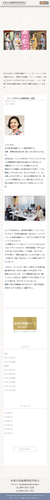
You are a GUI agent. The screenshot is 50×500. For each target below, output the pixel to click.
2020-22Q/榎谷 (9, 382)
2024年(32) (8, 421)
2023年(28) (8, 425)
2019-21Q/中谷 (9, 390)
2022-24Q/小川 (9, 370)
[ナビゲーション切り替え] (47, 3)
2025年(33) (8, 417)
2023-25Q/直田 (9, 104)
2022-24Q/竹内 (9, 374)
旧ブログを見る (25, 449)
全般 (5, 353)
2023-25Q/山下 (9, 357)
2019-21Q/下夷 (9, 386)
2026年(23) (8, 413)
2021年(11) (8, 433)
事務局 (6, 366)
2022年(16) (8, 429)
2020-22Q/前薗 (9, 378)
